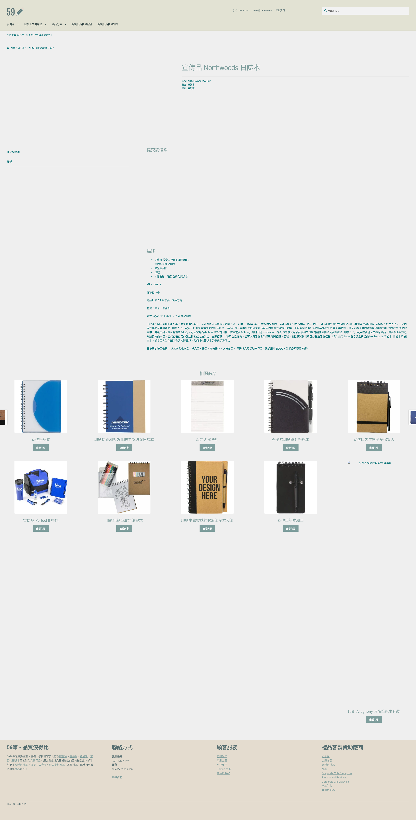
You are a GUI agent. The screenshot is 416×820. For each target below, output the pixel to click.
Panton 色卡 (224, 769)
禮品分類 (57, 24)
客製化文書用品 (33, 24)
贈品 (33, 765)
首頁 (13, 47)
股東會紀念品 (57, 765)
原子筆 (29, 34)
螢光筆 (47, 34)
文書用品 (35, 760)
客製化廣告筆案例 (82, 24)
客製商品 (327, 760)
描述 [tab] (9, 161)
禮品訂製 (327, 786)
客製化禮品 (21, 765)
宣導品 (42, 765)
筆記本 (38, 34)
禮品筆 (84, 756)
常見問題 (222, 765)
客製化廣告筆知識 (108, 24)
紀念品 (326, 756)
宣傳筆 (73, 756)
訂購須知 (222, 756)
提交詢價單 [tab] (13, 152)
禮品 (17, 769)
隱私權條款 (223, 773)
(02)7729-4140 (240, 10)
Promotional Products (334, 777)
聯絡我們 (280, 10)
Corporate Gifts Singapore (337, 773)
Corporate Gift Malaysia (335, 781)
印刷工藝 (222, 760)
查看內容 (40, 447)
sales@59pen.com (262, 10)
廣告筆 (11, 24)
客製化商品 (328, 790)
